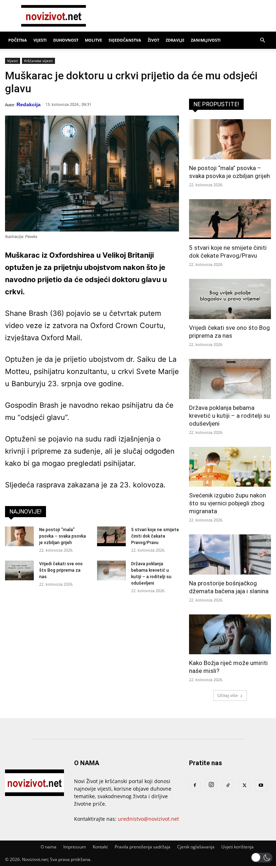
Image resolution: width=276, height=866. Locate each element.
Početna (17, 40)
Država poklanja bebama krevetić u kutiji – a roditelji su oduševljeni (229, 415)
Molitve (93, 40)
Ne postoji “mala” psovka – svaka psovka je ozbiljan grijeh (62, 536)
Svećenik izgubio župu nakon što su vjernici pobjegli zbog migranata (227, 503)
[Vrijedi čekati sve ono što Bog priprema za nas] (19, 570)
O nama (48, 847)
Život (153, 40)
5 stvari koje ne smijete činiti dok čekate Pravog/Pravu (155, 536)
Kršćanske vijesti (38, 60)
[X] (244, 785)
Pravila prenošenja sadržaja (142, 847)
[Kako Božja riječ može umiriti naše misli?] (230, 634)
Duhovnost (65, 40)
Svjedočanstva (125, 40)
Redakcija (29, 104)
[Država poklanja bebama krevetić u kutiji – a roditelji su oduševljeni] (111, 570)
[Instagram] (211, 785)
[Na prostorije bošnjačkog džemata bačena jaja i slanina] (230, 554)
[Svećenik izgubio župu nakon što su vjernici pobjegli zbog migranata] (230, 467)
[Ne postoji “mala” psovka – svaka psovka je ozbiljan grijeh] (19, 536)
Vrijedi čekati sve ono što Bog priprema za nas (61, 570)
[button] (262, 40)
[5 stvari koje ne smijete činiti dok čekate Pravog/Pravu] (111, 536)
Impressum (74, 847)
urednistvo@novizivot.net (148, 818)
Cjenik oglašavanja (196, 847)
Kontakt (100, 847)
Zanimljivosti (206, 40)
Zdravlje (175, 40)
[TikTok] (228, 785)
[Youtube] (261, 785)
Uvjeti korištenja (237, 847)
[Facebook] (195, 785)
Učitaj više (227, 695)
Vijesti (40, 40)
